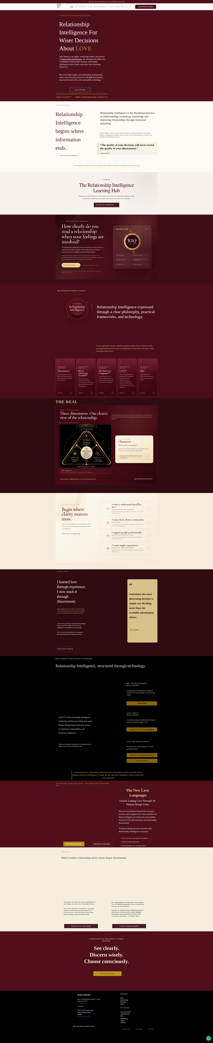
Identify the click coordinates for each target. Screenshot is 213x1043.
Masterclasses (124, 1018)
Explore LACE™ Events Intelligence (141, 729)
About (75, 6)
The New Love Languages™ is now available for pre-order (106, 1)
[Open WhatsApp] (208, 1038)
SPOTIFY (151, 1029)
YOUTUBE (139, 1029)
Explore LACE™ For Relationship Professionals (142, 755)
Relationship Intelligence (99, 6)
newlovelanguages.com (83, 1016)
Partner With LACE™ (142, 760)
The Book (89, 6)
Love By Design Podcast (84, 1012)
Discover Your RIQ (80, 89)
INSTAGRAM (126, 1029)
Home (71, 6)
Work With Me (82, 6)
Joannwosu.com (82, 1003)
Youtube (79, 1014)
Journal (122, 1020)
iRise (121, 1016)
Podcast (112, 6)
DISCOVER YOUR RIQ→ (107, 973)
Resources (117, 6)
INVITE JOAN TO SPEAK (65, 649)
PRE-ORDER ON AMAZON (74, 844)
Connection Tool (124, 1014)
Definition (123, 1022)
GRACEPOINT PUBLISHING (101, 844)
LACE (126, 6)
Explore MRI (141, 703)
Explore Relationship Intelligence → (69, 155)
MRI (122, 6)
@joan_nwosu (89, 1010)
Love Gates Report (125, 1012)
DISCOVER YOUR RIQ (146, 6)
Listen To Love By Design (81, 926)
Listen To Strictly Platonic (129, 926)
